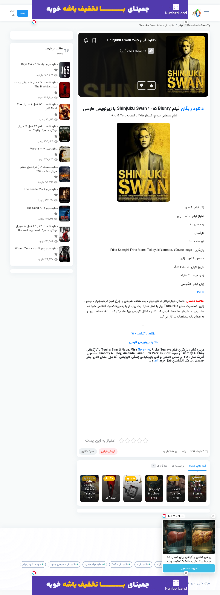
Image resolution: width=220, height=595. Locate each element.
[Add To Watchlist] (94, 40)
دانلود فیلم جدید (94, 564)
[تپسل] (34, 22)
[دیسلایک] (141, 85)
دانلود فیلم (142, 564)
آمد (156, 360)
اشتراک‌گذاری (88, 451)
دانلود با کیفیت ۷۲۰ (143, 333)
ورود (22, 13)
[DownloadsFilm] (196, 13)
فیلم (181, 25)
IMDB (200, 292)
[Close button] (213, 516)
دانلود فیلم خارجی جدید (63, 564)
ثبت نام (12, 13)
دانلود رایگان (192, 108)
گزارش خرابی (108, 451)
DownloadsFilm (196, 25)
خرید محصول (188, 568)
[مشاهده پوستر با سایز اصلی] (185, 64)
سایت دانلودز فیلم (31, 564)
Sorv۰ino (144, 349)
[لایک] (151, 85)
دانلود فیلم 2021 (120, 564)
